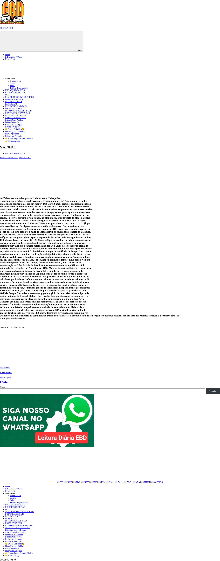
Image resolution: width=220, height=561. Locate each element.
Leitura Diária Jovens (13, 122)
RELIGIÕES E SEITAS (15, 92)
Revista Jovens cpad (13, 127)
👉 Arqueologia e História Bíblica (19, 138)
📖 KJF (93, 482)
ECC (7, 95)
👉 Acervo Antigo (12, 141)
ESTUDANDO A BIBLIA (16, 106)
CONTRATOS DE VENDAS (17, 113)
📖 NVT (68, 482)
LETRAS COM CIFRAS (15, 115)
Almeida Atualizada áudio (15, 118)
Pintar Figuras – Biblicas (15, 131)
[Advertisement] (76, 176)
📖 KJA (101, 482)
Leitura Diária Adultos (14, 120)
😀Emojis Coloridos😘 (14, 129)
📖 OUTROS (157, 482)
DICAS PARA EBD (13, 108)
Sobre (12, 86)
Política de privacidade (19, 88)
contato (13, 83)
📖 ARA (136, 482)
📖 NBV (85, 482)
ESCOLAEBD (25, 158)
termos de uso (15, 81)
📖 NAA (109, 482)
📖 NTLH (145, 482)
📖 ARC (127, 482)
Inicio (7, 55)
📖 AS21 (118, 482)
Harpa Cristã (10, 59)
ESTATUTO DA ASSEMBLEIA (18, 111)
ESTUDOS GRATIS (13, 102)
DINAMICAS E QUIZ (14, 99)
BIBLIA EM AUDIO (14, 57)
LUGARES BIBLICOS (15, 90)
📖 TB (60, 482)
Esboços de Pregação (13, 136)
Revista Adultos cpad (13, 124)
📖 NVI (76, 482)
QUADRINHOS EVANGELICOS (19, 97)
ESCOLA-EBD (6, 28)
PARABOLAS (11, 104)
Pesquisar (4, 387)
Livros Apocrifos (12, 134)
